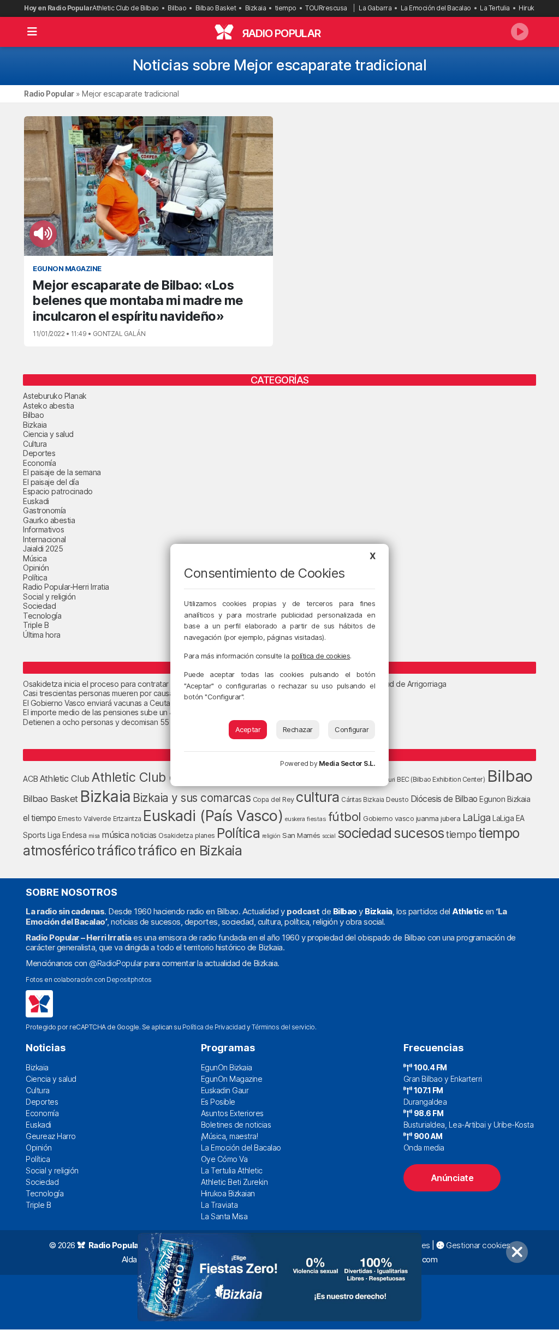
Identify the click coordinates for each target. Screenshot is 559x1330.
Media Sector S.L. (347, 763)
